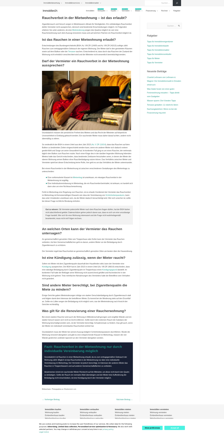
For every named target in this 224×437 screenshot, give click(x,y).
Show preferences (152, 428)
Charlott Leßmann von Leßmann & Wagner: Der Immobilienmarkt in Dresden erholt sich (164, 81)
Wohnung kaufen (52, 412)
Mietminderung (78, 30)
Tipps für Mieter (153, 58)
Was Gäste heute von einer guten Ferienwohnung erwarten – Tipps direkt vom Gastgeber (163, 92)
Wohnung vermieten (158, 412)
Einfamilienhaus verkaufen (91, 415)
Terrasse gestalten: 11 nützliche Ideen (162, 105)
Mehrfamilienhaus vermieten (161, 418)
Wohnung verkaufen (88, 412)
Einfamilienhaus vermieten (161, 415)
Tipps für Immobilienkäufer (158, 46)
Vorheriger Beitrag (51, 399)
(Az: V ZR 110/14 (98, 145)
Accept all (175, 428)
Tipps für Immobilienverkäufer (159, 54)
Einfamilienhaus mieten (124, 415)
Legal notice (44, 432)
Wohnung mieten (122, 412)
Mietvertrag (77, 177)
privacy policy (108, 429)
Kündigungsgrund (109, 270)
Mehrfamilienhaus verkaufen (91, 418)
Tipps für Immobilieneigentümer (160, 42)
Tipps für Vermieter (155, 63)
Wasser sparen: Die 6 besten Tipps (161, 101)
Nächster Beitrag (124, 399)
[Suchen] (177, 3)
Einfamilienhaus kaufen (54, 415)
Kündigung (46, 267)
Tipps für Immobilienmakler (158, 50)
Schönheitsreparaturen (115, 195)
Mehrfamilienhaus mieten (125, 418)
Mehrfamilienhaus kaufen (55, 418)
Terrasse (71, 52)
